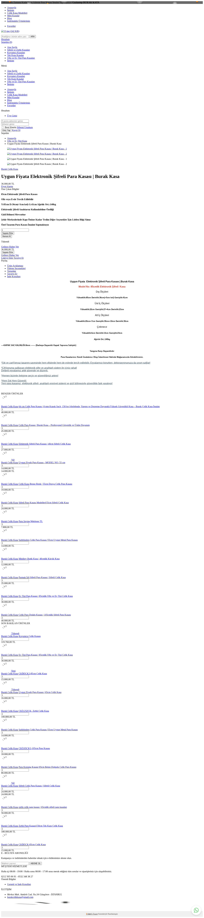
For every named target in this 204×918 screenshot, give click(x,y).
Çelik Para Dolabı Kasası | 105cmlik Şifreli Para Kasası (45, 614)
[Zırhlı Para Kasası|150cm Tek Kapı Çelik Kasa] (6, 823)
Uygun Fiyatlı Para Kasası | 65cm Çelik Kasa (40, 692)
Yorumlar (11, 271)
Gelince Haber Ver (10, 246)
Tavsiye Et (19, 258)
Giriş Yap (6, 130)
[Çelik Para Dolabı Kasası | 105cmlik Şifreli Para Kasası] (6, 612)
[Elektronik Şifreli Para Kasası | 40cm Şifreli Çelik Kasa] (6, 441)
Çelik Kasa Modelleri (17, 13)
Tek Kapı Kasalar (15, 55)
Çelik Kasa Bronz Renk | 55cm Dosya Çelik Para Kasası (45, 484)
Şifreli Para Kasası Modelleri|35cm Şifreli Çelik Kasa (44, 502)
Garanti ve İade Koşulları (19, 884)
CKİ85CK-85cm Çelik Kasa (32, 844)
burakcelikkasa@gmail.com (20, 897)
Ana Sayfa (12, 47)
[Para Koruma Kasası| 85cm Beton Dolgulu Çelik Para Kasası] (6, 764)
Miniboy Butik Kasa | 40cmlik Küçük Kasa (39, 558)
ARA (33, 36)
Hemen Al (6, 236)
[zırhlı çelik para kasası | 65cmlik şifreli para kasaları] (6, 804)
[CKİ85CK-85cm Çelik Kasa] (6, 842)
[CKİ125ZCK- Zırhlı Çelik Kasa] (6, 708)
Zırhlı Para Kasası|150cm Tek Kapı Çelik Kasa (41, 826)
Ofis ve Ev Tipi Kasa (17, 141)
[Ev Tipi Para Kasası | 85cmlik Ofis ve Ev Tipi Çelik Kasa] (6, 593)
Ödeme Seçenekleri (16, 268)
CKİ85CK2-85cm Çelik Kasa (33, 673)
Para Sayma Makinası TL (31, 521)
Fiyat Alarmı (7, 186)
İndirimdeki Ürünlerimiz (18, 21)
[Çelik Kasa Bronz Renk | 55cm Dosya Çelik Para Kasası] (6, 481)
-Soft (88, 914)
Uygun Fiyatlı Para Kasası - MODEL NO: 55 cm (42, 462)
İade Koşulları (13, 276)
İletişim (10, 10)
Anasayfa (11, 7)
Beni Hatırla (11, 127)
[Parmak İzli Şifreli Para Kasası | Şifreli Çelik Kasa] (6, 574)
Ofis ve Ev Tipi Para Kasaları (21, 58)
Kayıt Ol (16, 130)
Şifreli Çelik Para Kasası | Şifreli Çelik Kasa (39, 785)
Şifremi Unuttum (25, 127)
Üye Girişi (12, 115)
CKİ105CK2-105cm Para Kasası (34, 748)
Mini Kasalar (13, 15)
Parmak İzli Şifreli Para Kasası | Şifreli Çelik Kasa (42, 577)
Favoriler (11, 26)
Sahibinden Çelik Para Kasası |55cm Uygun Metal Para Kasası (48, 540)
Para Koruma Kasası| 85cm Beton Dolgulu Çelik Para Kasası (47, 767)
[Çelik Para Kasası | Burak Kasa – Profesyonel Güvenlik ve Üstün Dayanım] (6, 422)
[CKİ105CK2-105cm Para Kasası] (6, 745)
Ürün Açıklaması (15, 265)
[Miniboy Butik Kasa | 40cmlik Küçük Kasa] (6, 556)
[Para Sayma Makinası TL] (6, 518)
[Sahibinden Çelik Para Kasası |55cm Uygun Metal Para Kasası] (6, 537)
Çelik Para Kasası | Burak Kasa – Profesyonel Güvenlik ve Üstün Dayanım (54, 425)
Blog (9, 18)
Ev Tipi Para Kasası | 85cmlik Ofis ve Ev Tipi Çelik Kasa (46, 596)
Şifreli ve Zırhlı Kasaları (18, 50)
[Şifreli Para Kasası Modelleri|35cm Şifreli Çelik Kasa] (6, 500)
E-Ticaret (94, 914)
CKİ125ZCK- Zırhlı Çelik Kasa (34, 711)
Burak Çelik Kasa (9, 169)
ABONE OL (36, 863)
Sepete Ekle (7, 233)
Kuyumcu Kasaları (16, 52)
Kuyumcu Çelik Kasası (30, 636)
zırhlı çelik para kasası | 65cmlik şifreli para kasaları (43, 807)
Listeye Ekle (7, 258)
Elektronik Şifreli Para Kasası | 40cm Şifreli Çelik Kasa (45, 444)
